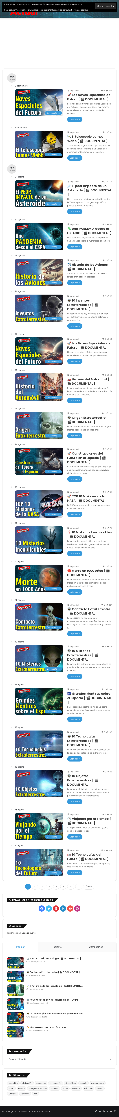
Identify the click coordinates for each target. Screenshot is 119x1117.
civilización (27, 1083)
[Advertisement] (59, 44)
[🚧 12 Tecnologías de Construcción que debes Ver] (15, 1018)
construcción (55, 1083)
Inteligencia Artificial (38, 1088)
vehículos (25, 1094)
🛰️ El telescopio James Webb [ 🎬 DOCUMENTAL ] (87, 138)
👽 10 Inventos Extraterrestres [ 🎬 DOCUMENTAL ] (82, 304)
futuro (11, 1088)
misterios (76, 1088)
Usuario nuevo (29, 933)
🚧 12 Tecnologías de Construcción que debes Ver (54, 1013)
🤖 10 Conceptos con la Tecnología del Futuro (52, 999)
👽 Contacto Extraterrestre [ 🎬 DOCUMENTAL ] (88, 611)
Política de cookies (79, 10)
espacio (83, 1083)
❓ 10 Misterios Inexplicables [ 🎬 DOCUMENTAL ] (89, 534)
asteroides (13, 1083)
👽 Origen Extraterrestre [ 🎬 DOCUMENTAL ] (87, 419)
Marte (65, 1088)
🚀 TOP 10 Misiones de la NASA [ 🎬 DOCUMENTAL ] (87, 498)
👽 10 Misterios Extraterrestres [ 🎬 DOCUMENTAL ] (82, 655)
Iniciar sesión (13, 933)
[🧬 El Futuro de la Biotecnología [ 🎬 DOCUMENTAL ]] (15, 990)
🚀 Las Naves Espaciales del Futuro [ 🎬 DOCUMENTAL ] (89, 97)
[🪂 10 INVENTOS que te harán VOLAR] (15, 1031)
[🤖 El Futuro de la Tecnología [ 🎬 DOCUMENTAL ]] (15, 962)
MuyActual (74, 90)
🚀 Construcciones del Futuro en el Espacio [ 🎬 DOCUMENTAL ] (86, 457)
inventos (54, 1088)
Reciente (57, 946)
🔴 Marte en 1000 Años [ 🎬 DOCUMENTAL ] (88, 572)
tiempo (100, 1088)
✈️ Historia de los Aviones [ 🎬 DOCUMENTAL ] (88, 266)
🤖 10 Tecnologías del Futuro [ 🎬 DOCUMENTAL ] (88, 856)
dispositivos (71, 1083)
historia (21, 1088)
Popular (20, 946)
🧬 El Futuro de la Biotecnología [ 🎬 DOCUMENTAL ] (55, 986)
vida (35, 1094)
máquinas (88, 1088)
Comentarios (96, 946)
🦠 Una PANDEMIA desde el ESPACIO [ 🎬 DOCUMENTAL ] (89, 231)
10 (71, 886)
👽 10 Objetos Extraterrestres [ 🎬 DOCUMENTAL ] (82, 780)
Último (89, 886)
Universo (13, 1094)
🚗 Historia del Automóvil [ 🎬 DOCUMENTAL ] (88, 381)
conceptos (41, 1083)
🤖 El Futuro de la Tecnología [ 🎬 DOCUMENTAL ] (53, 958)
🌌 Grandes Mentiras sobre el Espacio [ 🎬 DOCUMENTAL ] (89, 697)
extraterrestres (97, 1083)
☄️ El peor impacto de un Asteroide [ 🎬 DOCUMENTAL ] (89, 190)
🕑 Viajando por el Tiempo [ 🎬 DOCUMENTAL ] (89, 821)
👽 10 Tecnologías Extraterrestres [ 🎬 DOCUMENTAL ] (82, 740)
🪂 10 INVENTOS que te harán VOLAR (46, 1027)
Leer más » (75, 119)
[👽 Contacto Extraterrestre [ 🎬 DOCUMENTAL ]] (15, 976)
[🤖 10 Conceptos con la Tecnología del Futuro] (15, 1004)
